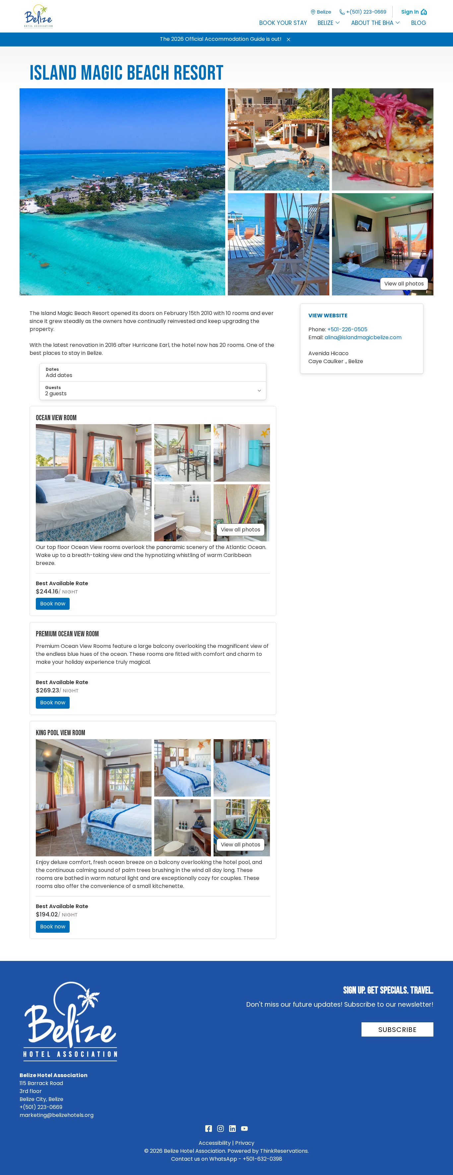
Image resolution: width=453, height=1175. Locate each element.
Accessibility (215, 1143)
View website (328, 315)
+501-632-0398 (262, 1159)
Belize (324, 11)
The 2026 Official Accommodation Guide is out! (221, 39)
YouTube (244, 1128)
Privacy (244, 1143)
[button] (288, 39)
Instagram (220, 1128)
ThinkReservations (284, 1151)
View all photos (404, 283)
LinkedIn (232, 1128)
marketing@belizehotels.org (57, 1115)
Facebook (208, 1128)
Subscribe (397, 1029)
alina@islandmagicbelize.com (363, 337)
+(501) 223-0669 (366, 11)
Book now (52, 603)
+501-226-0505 (347, 329)
